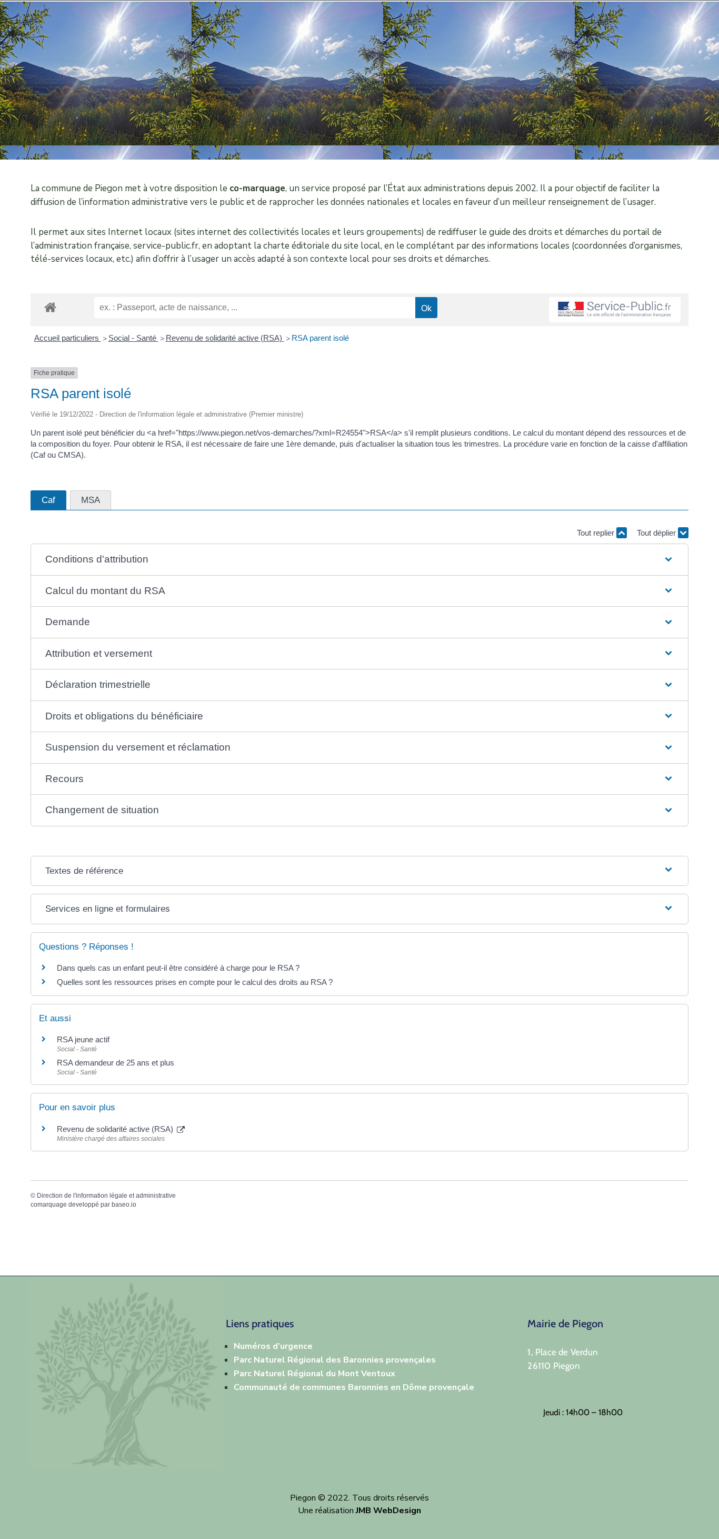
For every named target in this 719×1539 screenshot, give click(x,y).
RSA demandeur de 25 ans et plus (115, 1062)
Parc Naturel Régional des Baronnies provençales (335, 1360)
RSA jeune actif (84, 1039)
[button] (359, 559)
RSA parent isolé (320, 337)
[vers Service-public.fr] (615, 310)
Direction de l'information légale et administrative (106, 1195)
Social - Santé (133, 337)
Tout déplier (657, 532)
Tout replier (596, 532)
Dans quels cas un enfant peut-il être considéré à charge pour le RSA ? (178, 967)
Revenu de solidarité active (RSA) (225, 337)
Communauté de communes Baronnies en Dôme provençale (354, 1387)
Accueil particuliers (67, 337)
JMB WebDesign (388, 1510)
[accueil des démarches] (50, 305)
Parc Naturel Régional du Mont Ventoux (314, 1373)
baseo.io (124, 1204)
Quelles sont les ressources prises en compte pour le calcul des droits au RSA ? (195, 982)
